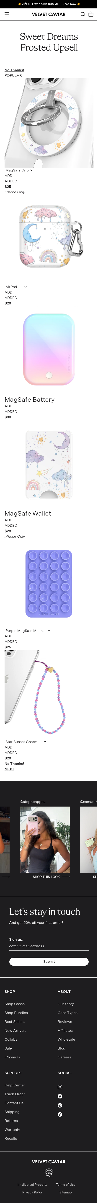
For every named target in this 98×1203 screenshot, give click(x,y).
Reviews (65, 1021)
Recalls (11, 1138)
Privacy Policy (32, 1192)
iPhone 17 (12, 1057)
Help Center (15, 1085)
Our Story (66, 1004)
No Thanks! (14, 70)
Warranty (12, 1129)
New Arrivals (15, 1030)
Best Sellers (15, 1021)
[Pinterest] (76, 1105)
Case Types (67, 1013)
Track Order (15, 1094)
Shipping (12, 1112)
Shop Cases (15, 1004)
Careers (64, 1057)
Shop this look (25, 877)
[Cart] (90, 14)
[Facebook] (76, 1096)
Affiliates (65, 1030)
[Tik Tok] (76, 1114)
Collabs (11, 1039)
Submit (49, 962)
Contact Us (14, 1103)
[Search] (82, 14)
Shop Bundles (16, 1013)
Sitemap (65, 1192)
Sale (8, 1048)
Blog (61, 1048)
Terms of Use (65, 1184)
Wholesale (66, 1039)
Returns (11, 1121)
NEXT (9, 769)
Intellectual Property (32, 1184)
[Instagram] (76, 1087)
